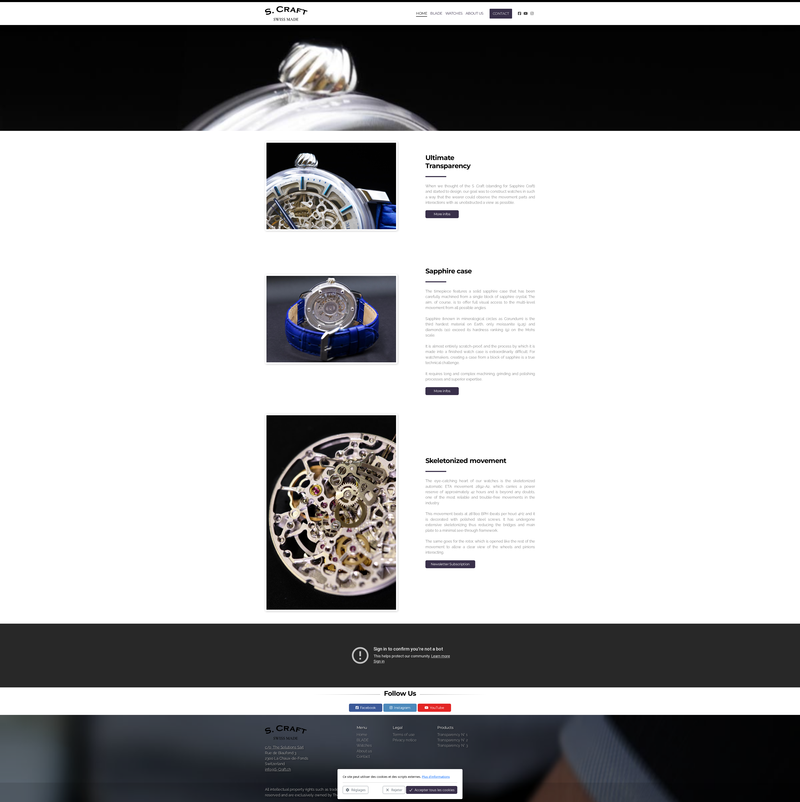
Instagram (402, 708)
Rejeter (396, 789)
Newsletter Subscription (450, 564)
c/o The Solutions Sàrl (284, 747)
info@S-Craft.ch (278, 769)
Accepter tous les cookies (435, 789)
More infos (442, 214)
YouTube (437, 708)
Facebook (368, 708)
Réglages (358, 789)
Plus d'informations (436, 776)
